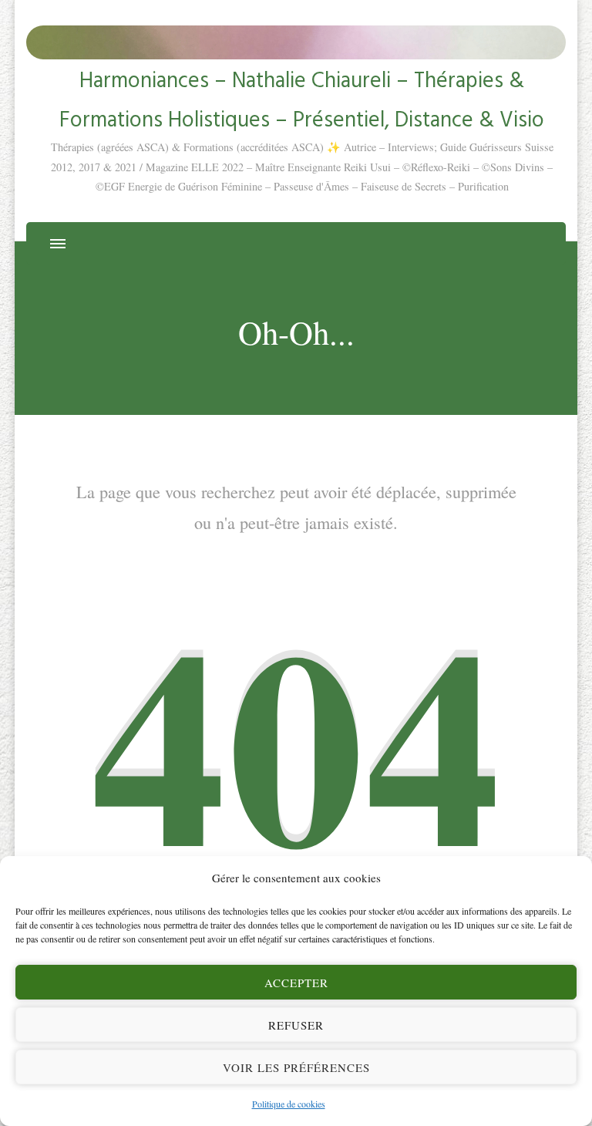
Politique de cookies (288, 1103)
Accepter (296, 982)
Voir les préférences (296, 1067)
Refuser (296, 1025)
